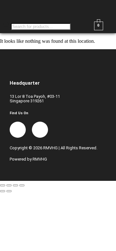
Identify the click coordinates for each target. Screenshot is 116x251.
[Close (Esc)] (21, 185)
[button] (87, 9)
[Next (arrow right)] (9, 191)
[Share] (15, 185)
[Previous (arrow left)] (2, 191)
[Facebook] (18, 130)
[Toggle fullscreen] (9, 185)
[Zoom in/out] (2, 185)
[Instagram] (40, 130)
